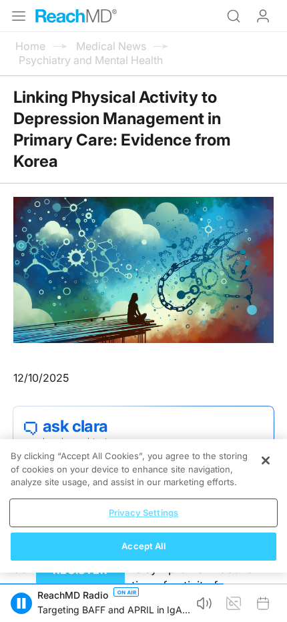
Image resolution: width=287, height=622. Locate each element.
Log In (263, 16)
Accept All (143, 546)
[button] (21, 603)
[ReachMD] (76, 16)
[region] (143, 506)
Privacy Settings (143, 512)
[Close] (265, 460)
